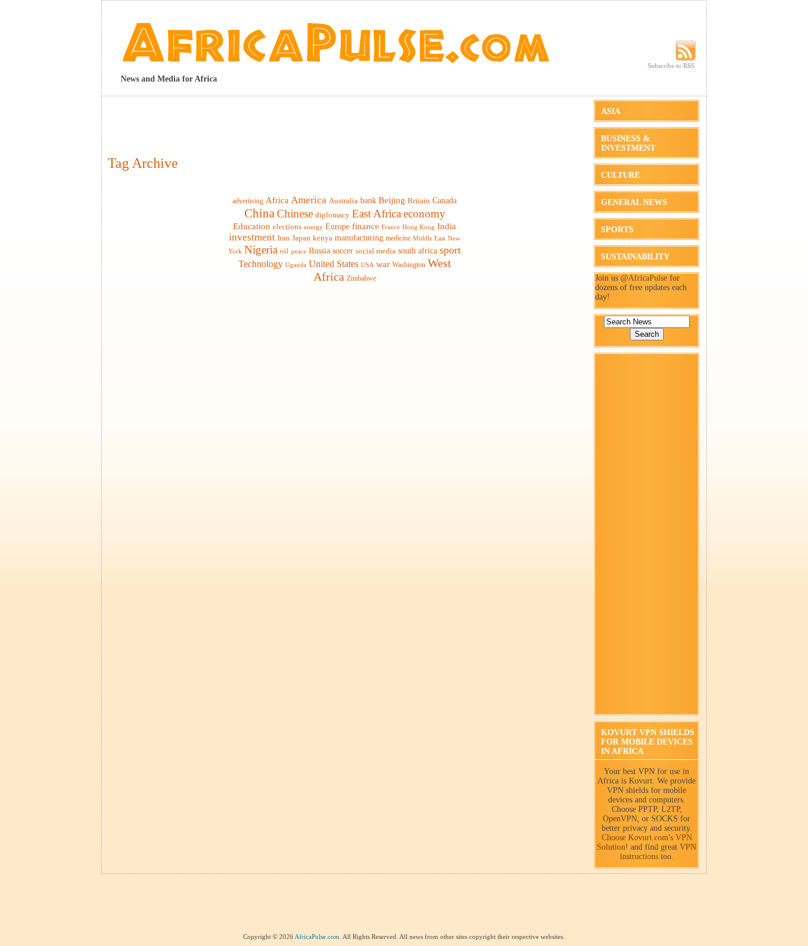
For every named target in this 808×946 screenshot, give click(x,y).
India (446, 226)
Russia (319, 250)
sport (450, 250)
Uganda (295, 264)
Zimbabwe (361, 278)
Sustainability (635, 256)
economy (424, 213)
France (391, 226)
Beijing (392, 200)
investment (252, 237)
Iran (283, 237)
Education (251, 226)
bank (368, 200)
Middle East (429, 238)
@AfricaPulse (643, 278)
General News (634, 202)
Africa (277, 200)
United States (333, 264)
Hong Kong (418, 226)
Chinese (295, 213)
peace (298, 251)
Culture (620, 175)
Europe (337, 226)
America (309, 200)
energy (313, 227)
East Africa (376, 213)
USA (367, 265)
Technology (260, 264)
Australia (343, 201)
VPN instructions (658, 852)
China (259, 213)
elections (287, 226)
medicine (398, 238)
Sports (617, 229)
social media (375, 251)
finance (365, 226)
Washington (408, 265)
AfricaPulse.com (317, 936)
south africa (417, 250)
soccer (342, 250)
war (383, 264)
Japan (301, 237)
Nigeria (260, 249)
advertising (247, 201)
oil (284, 250)
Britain (419, 200)
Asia (610, 111)
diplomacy (332, 214)
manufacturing (359, 237)
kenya (322, 237)
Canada (444, 200)
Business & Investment (628, 143)
